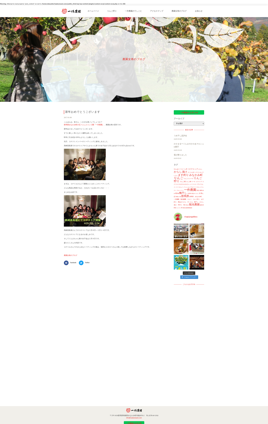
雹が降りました (180, 155)
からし (200, 169)
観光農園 (194, 204)
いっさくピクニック (190, 169)
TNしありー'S (178, 169)
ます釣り (183, 175)
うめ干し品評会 (180, 136)
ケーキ (193, 181)
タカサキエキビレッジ (185, 184)
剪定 (198, 190)
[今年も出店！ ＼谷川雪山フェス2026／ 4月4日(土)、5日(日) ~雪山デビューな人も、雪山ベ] (181, 262)
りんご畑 (183, 181)
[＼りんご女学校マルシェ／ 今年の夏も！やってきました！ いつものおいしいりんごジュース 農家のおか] (181, 231)
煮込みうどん (194, 193)
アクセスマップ (156, 11)
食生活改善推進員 (187, 207)
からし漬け (180, 172)
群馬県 (185, 196)
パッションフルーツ (190, 187)
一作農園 (190, 190)
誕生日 (202, 205)
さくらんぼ (191, 172)
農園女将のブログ (179, 11)
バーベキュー (179, 187)
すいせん (199, 172)
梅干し (183, 193)
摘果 (201, 190)
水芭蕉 (189, 193)
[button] (71, 263)
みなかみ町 (196, 175)
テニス (194, 184)
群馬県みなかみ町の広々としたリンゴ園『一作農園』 (84, 125)
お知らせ (198, 11)
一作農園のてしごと (133, 11)
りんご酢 (188, 181)
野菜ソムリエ (177, 207)
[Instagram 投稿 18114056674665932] (196, 246)
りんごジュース (188, 178)
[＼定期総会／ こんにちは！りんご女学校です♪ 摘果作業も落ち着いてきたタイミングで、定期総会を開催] (181, 246)
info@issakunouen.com (134, 418)
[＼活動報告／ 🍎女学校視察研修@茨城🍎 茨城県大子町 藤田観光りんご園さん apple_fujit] (196, 262)
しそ (195, 172)
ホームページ (93, 11)
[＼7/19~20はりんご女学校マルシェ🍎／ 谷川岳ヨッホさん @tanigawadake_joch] (196, 231)
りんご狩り (112, 11)
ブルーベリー (180, 190)
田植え (177, 196)
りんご (178, 178)
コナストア (199, 181)
